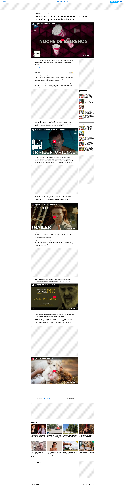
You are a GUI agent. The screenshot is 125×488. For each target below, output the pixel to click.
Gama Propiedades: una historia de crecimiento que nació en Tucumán (89, 106)
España (36, 392)
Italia (39, 392)
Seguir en (70, 72)
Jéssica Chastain (52, 392)
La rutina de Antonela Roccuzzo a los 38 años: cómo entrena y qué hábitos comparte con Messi (54, 454)
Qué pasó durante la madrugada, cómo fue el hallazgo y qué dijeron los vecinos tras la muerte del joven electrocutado (88, 96)
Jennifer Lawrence (45, 392)
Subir (93, 484)
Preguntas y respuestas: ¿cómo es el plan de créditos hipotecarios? (89, 116)
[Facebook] (83, 484)
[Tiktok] (86, 484)
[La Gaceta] (62, 1)
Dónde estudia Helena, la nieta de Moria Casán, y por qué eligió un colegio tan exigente (38, 436)
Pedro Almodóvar (38, 394)
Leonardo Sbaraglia (67, 392)
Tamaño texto (39, 398)
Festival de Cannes (59, 392)
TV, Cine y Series (46, 13)
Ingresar (121, 1)
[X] (80, 484)
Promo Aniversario (114, 1)
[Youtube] (89, 484)
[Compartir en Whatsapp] (42, 68)
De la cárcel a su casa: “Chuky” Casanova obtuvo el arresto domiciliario (88, 143)
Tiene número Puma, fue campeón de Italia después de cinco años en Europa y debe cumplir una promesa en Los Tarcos (89, 133)
